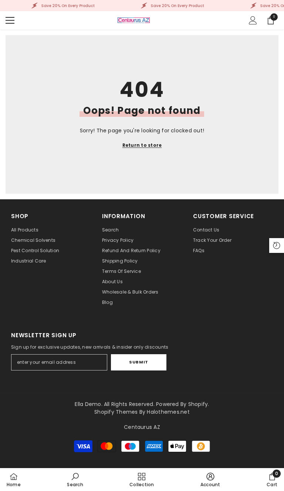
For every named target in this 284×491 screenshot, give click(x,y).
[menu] (10, 20)
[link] (75, 480)
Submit (138, 362)
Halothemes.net (168, 412)
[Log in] (253, 20)
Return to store (142, 145)
